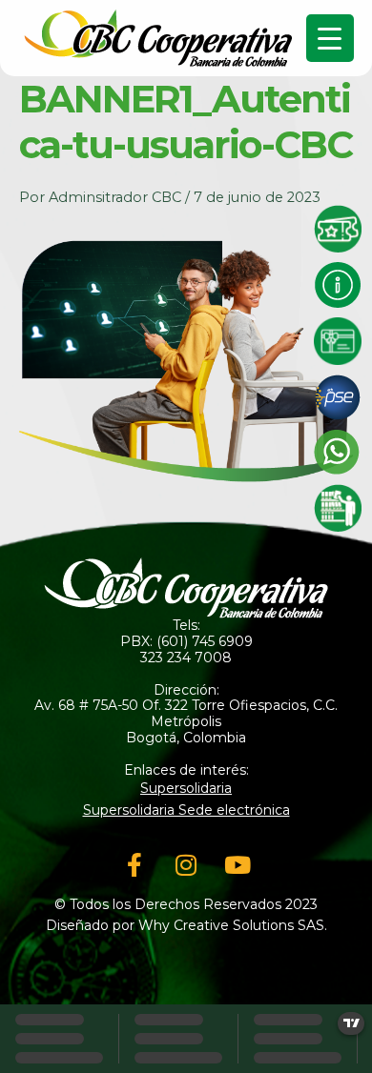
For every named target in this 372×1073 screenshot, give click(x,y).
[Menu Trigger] (330, 38)
